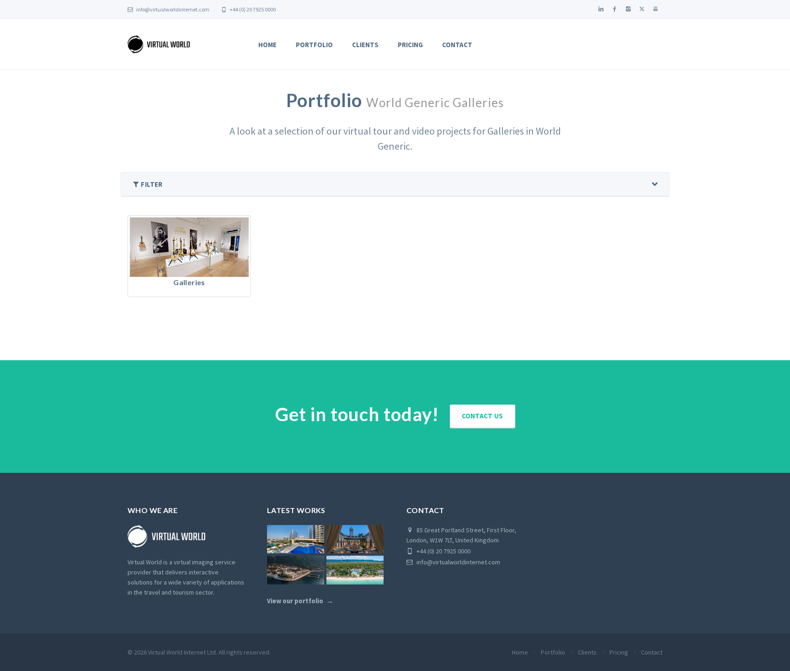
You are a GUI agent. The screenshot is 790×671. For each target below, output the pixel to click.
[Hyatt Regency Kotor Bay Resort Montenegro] (295, 570)
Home (267, 44)
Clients (365, 44)
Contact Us (482, 415)
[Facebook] (614, 9)
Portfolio (314, 44)
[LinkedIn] (601, 9)
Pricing (410, 44)
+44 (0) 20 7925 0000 (252, 9)
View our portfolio (295, 601)
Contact (457, 44)
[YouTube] (655, 9)
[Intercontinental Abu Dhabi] (295, 539)
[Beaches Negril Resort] (355, 570)
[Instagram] (628, 9)
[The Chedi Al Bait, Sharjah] (355, 539)
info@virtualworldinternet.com (172, 9)
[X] (642, 9)
